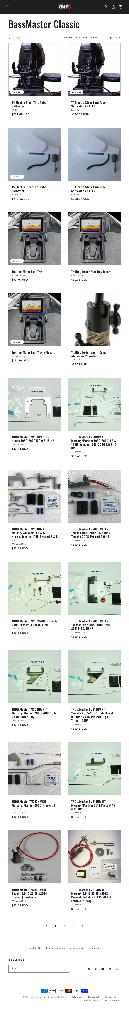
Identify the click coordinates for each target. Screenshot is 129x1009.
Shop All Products (55, 948)
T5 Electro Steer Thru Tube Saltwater (29, 189)
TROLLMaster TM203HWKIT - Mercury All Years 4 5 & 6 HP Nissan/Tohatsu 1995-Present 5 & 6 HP (35, 534)
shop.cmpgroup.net (40, 997)
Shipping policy (90, 1000)
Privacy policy (95, 997)
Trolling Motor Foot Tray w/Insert (33, 352)
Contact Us (34, 948)
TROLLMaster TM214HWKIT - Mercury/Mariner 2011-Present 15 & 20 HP (93, 805)
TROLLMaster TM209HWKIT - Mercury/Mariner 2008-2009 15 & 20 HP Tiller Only (34, 713)
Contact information (111, 1000)
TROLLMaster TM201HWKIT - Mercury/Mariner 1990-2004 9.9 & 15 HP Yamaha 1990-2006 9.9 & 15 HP (93, 442)
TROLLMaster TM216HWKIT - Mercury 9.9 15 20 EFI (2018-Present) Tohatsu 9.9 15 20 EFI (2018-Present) (91, 895)
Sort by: (68, 37)
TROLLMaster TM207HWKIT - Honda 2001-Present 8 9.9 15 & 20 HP (35, 623)
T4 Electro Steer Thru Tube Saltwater (29, 104)
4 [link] (83, 926)
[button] (7, 7)
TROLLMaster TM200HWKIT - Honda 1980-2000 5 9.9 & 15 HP (33, 439)
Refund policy (78, 997)
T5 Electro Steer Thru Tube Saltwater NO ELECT (88, 189)
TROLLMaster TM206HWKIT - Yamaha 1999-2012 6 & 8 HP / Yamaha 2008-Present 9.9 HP (90, 532)
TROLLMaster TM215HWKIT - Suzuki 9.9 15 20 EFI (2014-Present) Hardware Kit (30, 893)
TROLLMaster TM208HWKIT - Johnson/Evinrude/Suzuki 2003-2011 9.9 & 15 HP (92, 624)
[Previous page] (46, 926)
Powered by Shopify (59, 997)
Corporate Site (76, 948)
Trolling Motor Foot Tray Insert (91, 271)
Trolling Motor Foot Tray (27, 271)
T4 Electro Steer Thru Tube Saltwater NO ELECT (88, 104)
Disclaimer (95, 948)
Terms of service (113, 997)
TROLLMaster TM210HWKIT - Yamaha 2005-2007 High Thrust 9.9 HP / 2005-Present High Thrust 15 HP (92, 714)
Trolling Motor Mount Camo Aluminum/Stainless (88, 354)
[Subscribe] (65, 969)
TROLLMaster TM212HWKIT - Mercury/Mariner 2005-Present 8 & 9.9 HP (33, 805)
